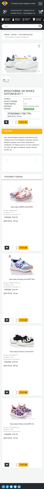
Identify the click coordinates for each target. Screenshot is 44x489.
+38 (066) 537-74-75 (28, 10)
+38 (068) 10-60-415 (16, 13)
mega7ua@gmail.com (29, 13)
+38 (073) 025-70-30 (16, 10)
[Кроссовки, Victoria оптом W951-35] (22, 410)
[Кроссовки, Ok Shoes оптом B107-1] (22, 58)
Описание (7, 131)
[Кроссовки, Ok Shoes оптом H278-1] (22, 337)
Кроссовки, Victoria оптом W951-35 (22, 424)
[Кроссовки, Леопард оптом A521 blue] (22, 265)
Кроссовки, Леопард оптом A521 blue (22, 279)
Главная (6, 34)
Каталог (14, 34)
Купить (22, 122)
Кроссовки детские (26, 34)
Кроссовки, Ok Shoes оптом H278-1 (22, 351)
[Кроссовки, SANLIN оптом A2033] (22, 193)
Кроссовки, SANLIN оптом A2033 (22, 207)
